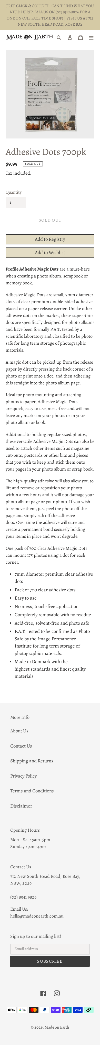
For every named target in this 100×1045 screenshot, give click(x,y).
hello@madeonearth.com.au (37, 916)
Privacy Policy (23, 776)
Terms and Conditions (32, 791)
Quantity (14, 192)
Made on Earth (57, 1027)
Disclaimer (21, 806)
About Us (19, 731)
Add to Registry (50, 239)
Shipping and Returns (31, 761)
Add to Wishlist (50, 252)
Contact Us (21, 746)
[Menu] (91, 37)
